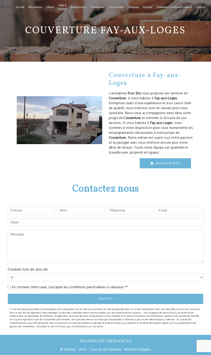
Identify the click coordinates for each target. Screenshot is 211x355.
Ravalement (97, 7)
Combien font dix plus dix (28, 269)
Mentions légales (137, 349)
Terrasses (133, 7)
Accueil (20, 7)
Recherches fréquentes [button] (105, 341)
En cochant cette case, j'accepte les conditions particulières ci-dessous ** (70, 287)
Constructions (79, 7)
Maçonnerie (35, 7)
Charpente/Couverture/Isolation (174, 7)
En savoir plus (167, 163)
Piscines (147, 7)
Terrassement (116, 7)
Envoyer (105, 298)
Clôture (50, 7)
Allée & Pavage (62, 7)
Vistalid (69, 349)
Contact (200, 7)
